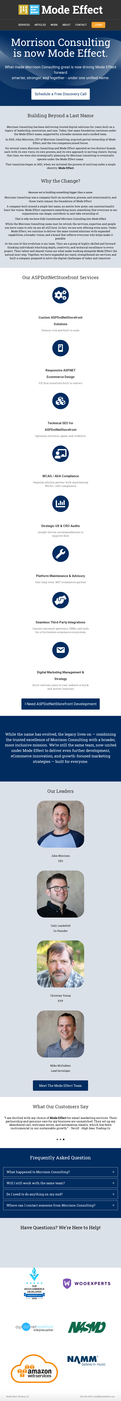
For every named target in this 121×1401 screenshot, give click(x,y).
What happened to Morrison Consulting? (38, 1177)
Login (98, 24)
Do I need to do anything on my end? (34, 1199)
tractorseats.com (21, 1121)
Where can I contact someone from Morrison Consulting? (50, 1210)
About (66, 24)
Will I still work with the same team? (35, 1188)
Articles (40, 24)
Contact (81, 24)
